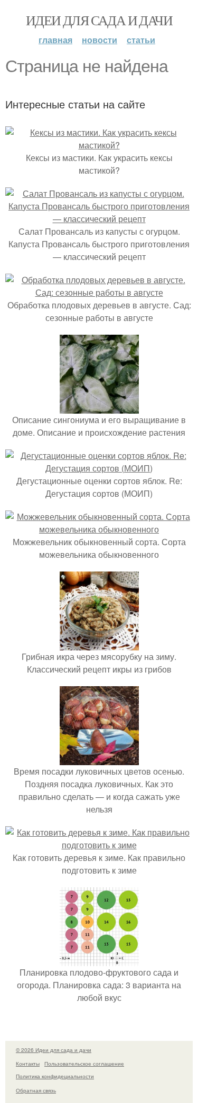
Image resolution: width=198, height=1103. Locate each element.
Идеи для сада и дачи (99, 20)
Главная (55, 40)
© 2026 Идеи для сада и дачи (53, 1050)
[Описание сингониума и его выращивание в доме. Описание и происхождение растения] (99, 407)
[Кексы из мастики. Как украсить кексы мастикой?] (99, 145)
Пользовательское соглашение (84, 1063)
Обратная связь (36, 1090)
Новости (99, 40)
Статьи (141, 40)
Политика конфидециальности (55, 1076)
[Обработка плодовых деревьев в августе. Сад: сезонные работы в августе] (99, 292)
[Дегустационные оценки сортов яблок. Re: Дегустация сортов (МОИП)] (99, 468)
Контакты (28, 1063)
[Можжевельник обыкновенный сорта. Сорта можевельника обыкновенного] (99, 529)
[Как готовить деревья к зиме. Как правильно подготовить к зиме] (99, 845)
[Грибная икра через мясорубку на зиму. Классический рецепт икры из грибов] (99, 644)
